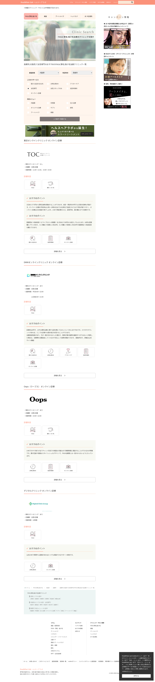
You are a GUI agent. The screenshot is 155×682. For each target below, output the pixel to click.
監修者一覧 (63, 661)
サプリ (58, 611)
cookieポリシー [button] (127, 671)
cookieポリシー (72, 661)
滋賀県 (37, 599)
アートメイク (60, 16)
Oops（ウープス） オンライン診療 (39, 386)
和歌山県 (57, 599)
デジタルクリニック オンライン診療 (40, 490)
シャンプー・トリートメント (59, 637)
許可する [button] (136, 676)
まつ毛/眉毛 (88, 16)
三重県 (32, 599)
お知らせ (108, 2)
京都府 (42, 599)
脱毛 (52, 648)
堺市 (41, 605)
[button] (132, 2)
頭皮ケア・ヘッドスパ (57, 642)
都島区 (37, 605)
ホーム (25, 661)
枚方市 (50, 605)
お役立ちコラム (55, 651)
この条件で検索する (59, 119)
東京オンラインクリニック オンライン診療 (43, 140)
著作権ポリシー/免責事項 (112, 661)
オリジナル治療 (50, 611)
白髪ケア (53, 639)
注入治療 (42, 611)
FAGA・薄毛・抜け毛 (57, 628)
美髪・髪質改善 (55, 625)
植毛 (62, 611)
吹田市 (45, 605)
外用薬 (37, 611)
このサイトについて (44, 661)
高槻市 (55, 605)
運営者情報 (55, 661)
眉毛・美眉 (54, 645)
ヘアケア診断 (92, 2)
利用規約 (100, 661)
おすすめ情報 (101, 2)
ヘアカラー (54, 634)
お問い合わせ (33, 661)
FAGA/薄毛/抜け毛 (31, 16)
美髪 (45, 16)
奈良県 (52, 599)
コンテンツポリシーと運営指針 (88, 661)
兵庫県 (47, 599)
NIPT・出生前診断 (56, 653)
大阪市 (32, 605)
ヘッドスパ (74, 16)
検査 (75, 611)
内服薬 (32, 611)
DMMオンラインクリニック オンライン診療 (43, 262)
